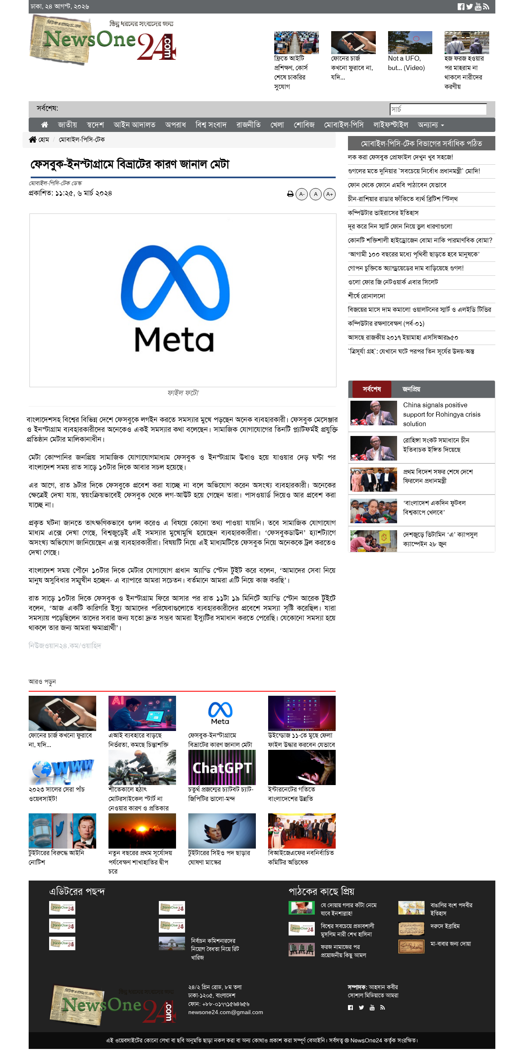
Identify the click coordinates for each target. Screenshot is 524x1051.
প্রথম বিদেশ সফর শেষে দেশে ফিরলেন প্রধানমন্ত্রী (438, 477)
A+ (329, 194)
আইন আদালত (135, 125)
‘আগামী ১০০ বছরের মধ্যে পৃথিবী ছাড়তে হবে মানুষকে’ (414, 254)
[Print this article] (290, 194)
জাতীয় (67, 125)
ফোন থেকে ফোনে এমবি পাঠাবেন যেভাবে (397, 185)
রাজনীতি (249, 125)
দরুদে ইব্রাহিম (445, 926)
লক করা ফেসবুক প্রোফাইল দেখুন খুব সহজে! (400, 157)
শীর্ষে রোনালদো (366, 296)
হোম (43, 139)
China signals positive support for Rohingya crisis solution (442, 414)
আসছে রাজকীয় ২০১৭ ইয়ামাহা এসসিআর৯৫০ (403, 337)
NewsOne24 (366, 1040)
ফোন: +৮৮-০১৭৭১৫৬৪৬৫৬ (218, 1004)
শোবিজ (304, 125)
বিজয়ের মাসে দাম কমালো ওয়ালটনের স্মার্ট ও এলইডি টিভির (419, 309)
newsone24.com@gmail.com (225, 1012)
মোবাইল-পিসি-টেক (82, 139)
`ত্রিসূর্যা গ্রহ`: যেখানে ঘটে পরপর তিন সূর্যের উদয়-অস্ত (411, 351)
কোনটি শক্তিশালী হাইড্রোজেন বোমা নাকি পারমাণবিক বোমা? (420, 240)
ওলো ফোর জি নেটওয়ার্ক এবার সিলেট (393, 282)
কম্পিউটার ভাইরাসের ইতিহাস (383, 213)
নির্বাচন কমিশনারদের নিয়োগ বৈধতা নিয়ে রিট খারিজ (215, 949)
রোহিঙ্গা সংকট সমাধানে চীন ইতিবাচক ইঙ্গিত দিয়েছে (436, 445)
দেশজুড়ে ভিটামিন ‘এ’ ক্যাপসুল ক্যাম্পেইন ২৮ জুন (440, 539)
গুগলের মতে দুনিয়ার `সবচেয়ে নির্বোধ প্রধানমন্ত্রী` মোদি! (414, 171)
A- (302, 194)
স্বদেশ (95, 125)
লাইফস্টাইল (391, 125)
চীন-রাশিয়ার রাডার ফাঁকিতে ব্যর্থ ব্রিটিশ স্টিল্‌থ (403, 199)
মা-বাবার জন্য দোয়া (451, 943)
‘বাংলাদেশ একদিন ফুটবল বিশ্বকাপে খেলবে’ (434, 508)
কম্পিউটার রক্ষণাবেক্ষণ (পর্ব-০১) (387, 323)
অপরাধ (175, 125)
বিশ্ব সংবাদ (211, 125)
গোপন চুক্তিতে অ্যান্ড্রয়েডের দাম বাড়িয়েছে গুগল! (405, 268)
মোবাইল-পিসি (344, 125)
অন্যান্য (429, 125)
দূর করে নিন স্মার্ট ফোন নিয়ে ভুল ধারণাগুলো (400, 226)
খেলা (277, 125)
